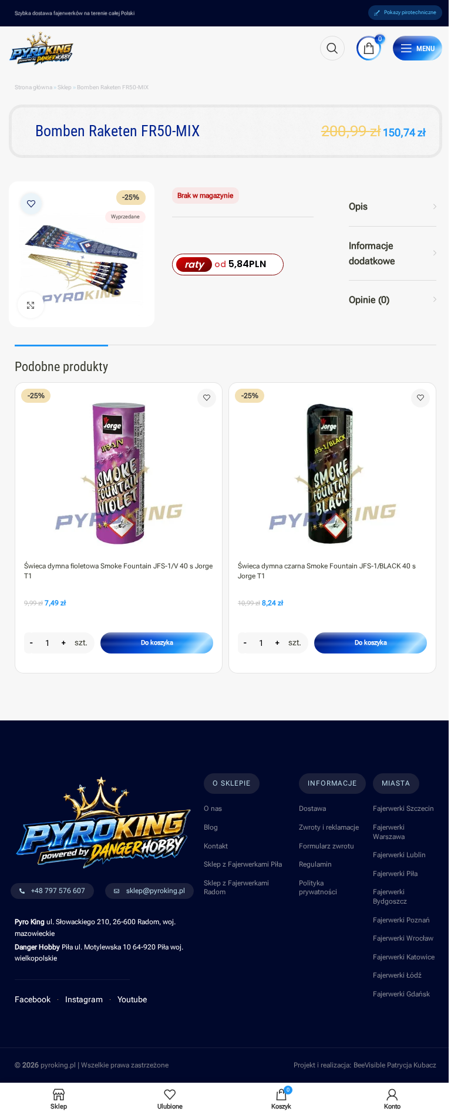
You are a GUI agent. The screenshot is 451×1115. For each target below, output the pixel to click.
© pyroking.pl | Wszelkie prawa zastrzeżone (92, 1065)
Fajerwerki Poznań (401, 920)
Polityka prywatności (318, 888)
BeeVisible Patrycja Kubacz (395, 1065)
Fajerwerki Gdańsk (401, 994)
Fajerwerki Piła (395, 874)
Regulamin (315, 864)
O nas (213, 808)
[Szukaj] (332, 48)
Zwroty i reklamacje (329, 827)
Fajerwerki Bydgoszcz (390, 896)
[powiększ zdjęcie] (31, 305)
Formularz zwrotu (326, 846)
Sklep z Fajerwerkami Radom (236, 888)
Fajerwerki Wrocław (403, 938)
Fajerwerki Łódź (397, 975)
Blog (211, 827)
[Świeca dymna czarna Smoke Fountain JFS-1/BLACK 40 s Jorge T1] (332, 469)
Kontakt (216, 846)
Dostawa (312, 808)
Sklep (65, 87)
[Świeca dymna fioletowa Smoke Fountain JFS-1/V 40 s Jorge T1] (118, 469)
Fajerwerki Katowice (404, 957)
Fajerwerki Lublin (399, 855)
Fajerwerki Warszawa (389, 832)
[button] (156, 642)
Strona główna (33, 87)
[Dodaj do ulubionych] (31, 203)
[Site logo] (41, 47)
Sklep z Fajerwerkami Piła (243, 864)
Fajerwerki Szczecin (403, 808)
